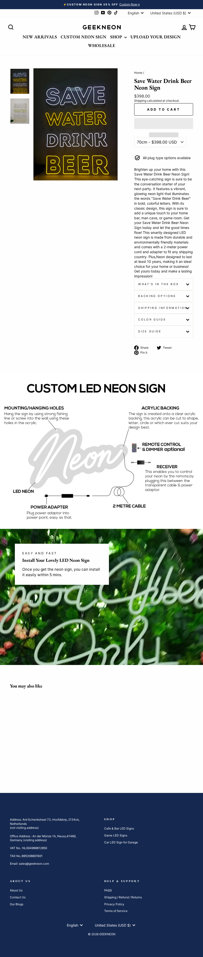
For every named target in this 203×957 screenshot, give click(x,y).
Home (138, 72)
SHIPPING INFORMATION (162, 308)
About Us (16, 890)
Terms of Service (115, 911)
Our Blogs (16, 904)
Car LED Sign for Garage (121, 842)
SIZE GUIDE (150, 331)
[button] (163, 123)
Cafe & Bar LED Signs (119, 828)
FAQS (108, 890)
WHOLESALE (101, 45)
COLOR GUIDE (152, 319)
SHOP (116, 37)
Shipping (140, 100)
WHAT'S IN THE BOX (158, 284)
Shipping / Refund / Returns (123, 897)
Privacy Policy (114, 904)
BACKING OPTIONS (157, 296)
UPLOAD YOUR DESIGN (155, 37)
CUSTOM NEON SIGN (83, 37)
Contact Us (17, 897)
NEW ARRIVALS (40, 37)
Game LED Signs (115, 835)
